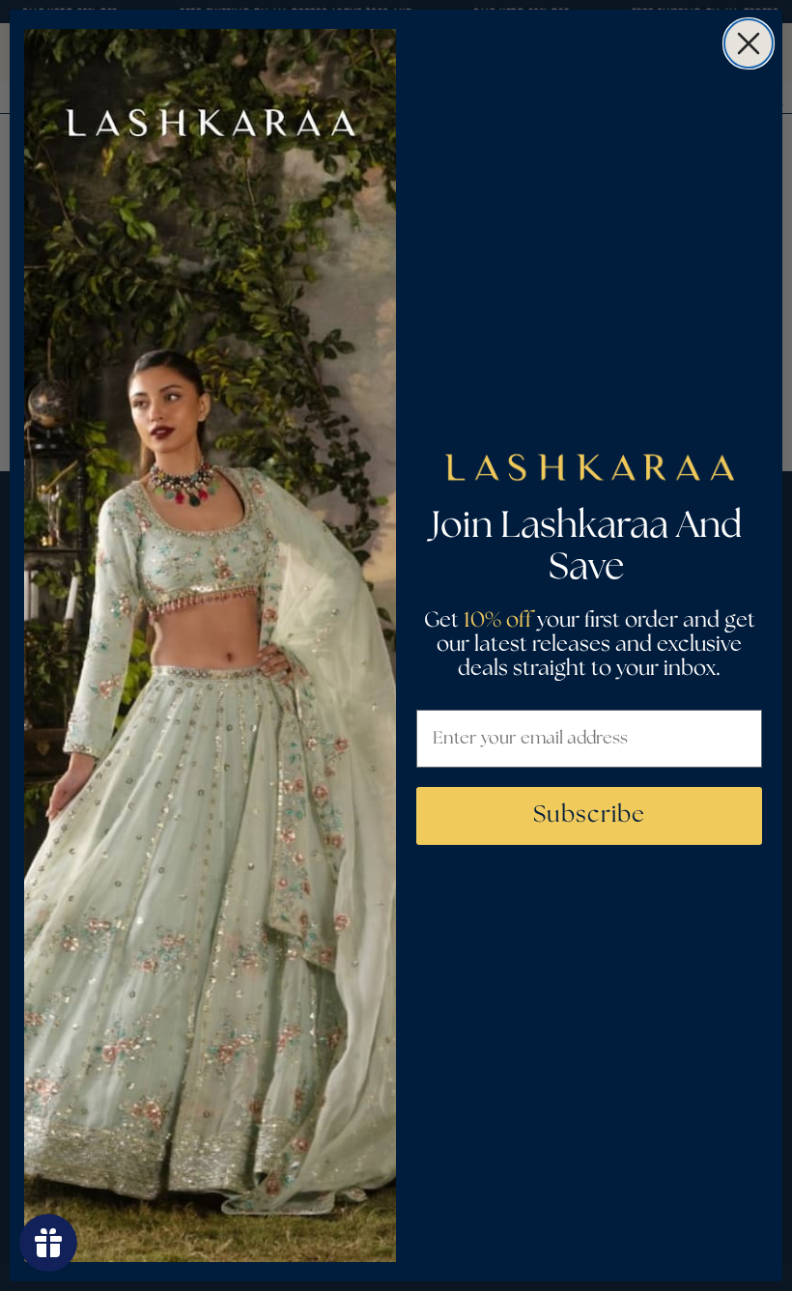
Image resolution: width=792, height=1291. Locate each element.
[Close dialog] (748, 43)
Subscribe (589, 815)
